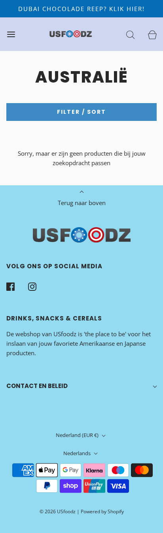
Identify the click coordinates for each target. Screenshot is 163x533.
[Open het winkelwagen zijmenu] (152, 34)
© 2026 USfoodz (58, 511)
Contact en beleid (37, 386)
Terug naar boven (82, 203)
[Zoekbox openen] (130, 34)
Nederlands (77, 453)
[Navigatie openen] (11, 34)
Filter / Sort (81, 112)
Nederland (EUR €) (78, 435)
